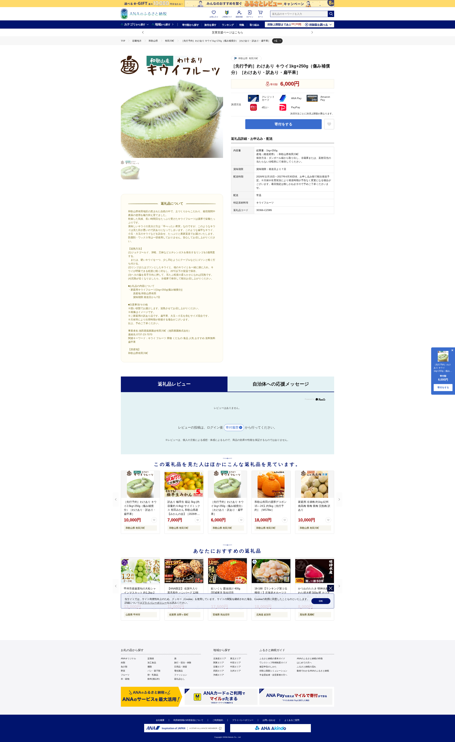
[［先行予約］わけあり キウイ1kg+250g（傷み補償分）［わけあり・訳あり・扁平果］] (227, 484)
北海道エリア (219, 658)
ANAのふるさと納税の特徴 (310, 658)
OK (321, 601)
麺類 (150, 666)
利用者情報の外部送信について (188, 720)
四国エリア (218, 671)
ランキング (228, 24)
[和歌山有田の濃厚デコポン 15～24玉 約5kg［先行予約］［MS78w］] (271, 484)
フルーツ (125, 675)
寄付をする (283, 124)
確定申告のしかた (268, 666)
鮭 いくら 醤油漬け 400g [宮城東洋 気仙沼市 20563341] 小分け (225, 592)
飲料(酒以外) (154, 679)
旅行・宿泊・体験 (182, 662)
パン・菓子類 (154, 671)
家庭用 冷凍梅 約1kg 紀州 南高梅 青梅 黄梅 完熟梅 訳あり (314, 505)
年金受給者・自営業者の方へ (273, 675)
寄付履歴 (232, 427)
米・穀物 (125, 679)
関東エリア (218, 662)
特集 (241, 24)
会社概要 (160, 720)
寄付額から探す (190, 24)
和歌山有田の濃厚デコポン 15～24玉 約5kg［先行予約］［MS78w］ (271, 505)
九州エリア (235, 671)
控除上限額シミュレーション (273, 671)
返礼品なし (179, 679)
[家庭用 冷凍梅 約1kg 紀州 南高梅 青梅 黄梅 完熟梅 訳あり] (314, 484)
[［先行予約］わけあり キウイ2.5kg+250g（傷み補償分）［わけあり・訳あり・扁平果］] (140, 484)
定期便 (151, 658)
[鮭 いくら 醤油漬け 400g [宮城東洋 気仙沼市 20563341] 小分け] (227, 570)
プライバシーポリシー (242, 720)
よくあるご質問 (291, 720)
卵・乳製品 (153, 675)
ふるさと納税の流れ (306, 666)
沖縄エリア (218, 675)
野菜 (123, 671)
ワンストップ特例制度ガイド (273, 662)
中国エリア (235, 666)
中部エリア (235, 662)
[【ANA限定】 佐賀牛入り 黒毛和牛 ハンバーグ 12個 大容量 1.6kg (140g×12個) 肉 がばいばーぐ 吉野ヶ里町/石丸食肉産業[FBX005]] (184, 570)
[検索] (331, 14)
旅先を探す (210, 24)
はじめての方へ (304, 662)
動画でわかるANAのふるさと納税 (313, 671)
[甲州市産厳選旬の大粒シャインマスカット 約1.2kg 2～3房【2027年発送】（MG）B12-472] (140, 570)
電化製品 (178, 671)
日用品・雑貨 (180, 666)
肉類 (123, 662)
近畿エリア (218, 666)
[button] (143, 32)
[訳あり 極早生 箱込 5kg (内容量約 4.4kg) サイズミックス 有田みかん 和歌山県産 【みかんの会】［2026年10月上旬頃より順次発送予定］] (184, 484)
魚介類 (124, 666)
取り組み (254, 24)
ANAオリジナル (128, 658)
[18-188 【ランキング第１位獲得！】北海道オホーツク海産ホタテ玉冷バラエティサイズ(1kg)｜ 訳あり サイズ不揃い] (271, 570)
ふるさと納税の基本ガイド (272, 658)
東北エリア (235, 658)
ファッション (180, 675)
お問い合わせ (269, 720)
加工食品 (152, 662)
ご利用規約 (217, 720)
